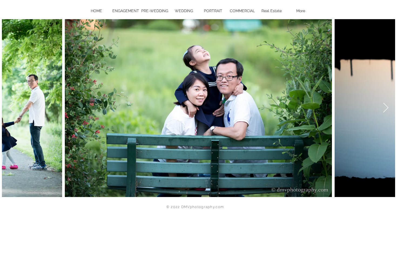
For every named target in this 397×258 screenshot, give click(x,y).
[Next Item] (386, 108)
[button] (213, 11)
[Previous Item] (11, 108)
